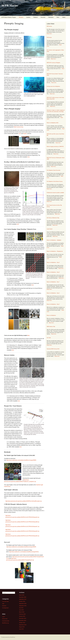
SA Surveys (49, 37)
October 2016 (22, 601)
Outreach (4, 605)
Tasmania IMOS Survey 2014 (53, 348)
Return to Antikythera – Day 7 (53, 281)
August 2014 (22, 626)
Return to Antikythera (51, 315)
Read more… (50, 33)
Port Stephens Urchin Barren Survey (54, 181)
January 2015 (22, 616)
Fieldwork (35, 17)
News (58, 17)
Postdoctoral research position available (55, 192)
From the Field (5, 601)
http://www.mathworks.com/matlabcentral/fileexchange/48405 (21, 546)
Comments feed (5, 620)
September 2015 (22, 605)
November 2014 (22, 620)
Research (21, 17)
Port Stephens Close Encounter (53, 170)
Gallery (63, 17)
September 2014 (22, 624)
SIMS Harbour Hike (51, 326)
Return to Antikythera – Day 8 (53, 272)
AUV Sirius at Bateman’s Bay (53, 217)
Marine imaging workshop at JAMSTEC (55, 146)
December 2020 (22, 597)
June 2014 (21, 629)
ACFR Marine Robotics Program (8, 17)
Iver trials (49, 337)
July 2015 (21, 607)
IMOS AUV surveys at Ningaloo (53, 62)
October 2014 (22, 622)
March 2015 (21, 612)
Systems (28, 17)
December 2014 (22, 618)
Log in (3, 616)
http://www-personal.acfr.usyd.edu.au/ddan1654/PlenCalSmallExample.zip (23, 501)
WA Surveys (49, 26)
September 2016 (22, 603)
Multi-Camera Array (18, 127)
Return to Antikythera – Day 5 (53, 304)
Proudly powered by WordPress (8, 637)
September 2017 (22, 599)
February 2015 (22, 614)
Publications (51, 17)
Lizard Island (49, 228)
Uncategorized (5, 607)
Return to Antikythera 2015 (52, 122)
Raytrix (25, 133)
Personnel (43, 17)
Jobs (3, 603)
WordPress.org (5, 622)
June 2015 (21, 609)
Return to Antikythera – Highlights (54, 240)
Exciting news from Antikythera (53, 86)
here (28, 157)
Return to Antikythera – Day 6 (53, 293)
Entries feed (4, 618)
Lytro (20, 133)
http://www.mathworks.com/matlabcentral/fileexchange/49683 (21, 460)
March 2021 (21, 595)
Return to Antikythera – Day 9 (53, 262)
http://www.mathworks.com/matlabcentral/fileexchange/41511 (24, 551)
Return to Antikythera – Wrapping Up (55, 251)
